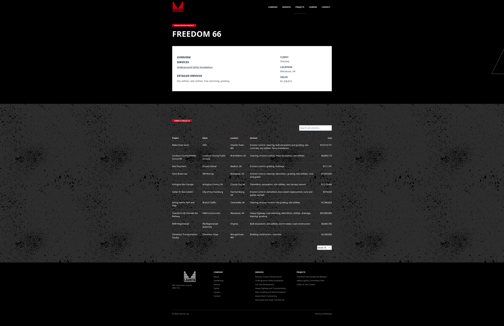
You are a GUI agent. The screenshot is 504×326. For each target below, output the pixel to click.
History (217, 284)
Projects (299, 7)
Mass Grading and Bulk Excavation (270, 292)
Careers (313, 7)
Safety (216, 288)
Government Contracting (266, 296)
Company (273, 7)
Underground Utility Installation (195, 67)
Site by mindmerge (323, 313)
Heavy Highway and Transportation (270, 288)
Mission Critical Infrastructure (268, 276)
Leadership (219, 280)
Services (286, 7)
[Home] (178, 7)
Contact (326, 7)
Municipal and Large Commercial (269, 300)
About (216, 276)
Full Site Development (264, 284)
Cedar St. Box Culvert (306, 284)
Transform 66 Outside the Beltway (312, 276)
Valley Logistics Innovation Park (310, 280)
